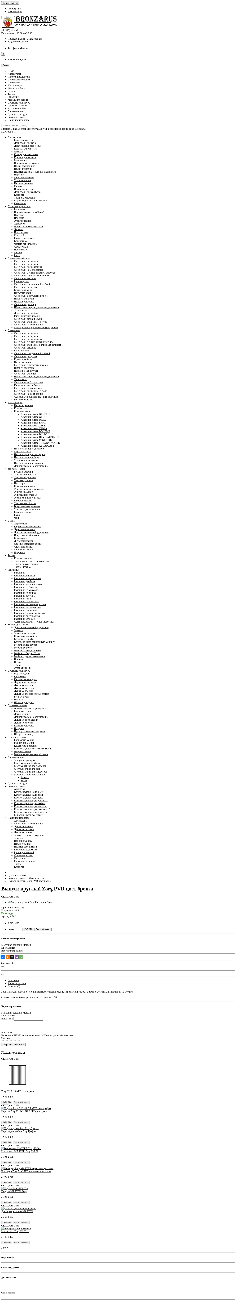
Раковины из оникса (25, 592)
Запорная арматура (24, 760)
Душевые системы (24, 688)
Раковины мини (23, 598)
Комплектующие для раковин (30, 806)
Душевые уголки (23, 722)
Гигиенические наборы (27, 316)
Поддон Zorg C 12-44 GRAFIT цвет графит (24, 1111)
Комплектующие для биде (28, 791)
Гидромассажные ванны (27, 526)
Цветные (19, 215)
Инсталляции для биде (26, 457)
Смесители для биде (25, 304)
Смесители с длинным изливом (31, 275)
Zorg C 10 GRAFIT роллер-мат (18, 1091)
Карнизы (19, 194)
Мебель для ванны (18, 624)
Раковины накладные (26, 610)
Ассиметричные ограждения (30, 708)
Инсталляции (15, 402)
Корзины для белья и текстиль (30, 200)
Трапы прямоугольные (26, 564)
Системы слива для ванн (27, 768)
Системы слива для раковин (29, 774)
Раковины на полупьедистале (30, 604)
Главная (5, 128)
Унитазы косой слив (25, 503)
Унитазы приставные (25, 494)
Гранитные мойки (24, 742)
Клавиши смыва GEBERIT (35, 414)
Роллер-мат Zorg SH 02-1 (15, 1231)
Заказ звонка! (25, 38)
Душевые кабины (17, 705)
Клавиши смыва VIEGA (34, 428)
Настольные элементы (26, 163)
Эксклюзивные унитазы (27, 497)
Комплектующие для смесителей (32, 809)
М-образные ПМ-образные (28, 226)
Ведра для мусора (23, 189)
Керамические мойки (25, 745)
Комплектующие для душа (28, 797)
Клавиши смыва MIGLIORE (36, 440)
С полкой (19, 235)
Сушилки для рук (17, 783)
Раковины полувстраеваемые (30, 613)
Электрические (22, 220)
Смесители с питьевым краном (31, 295)
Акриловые (20, 523)
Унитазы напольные (25, 474)
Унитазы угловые (23, 480)
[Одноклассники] (8, 957)
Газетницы (20, 203)
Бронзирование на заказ (61, 128)
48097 (4, 1248)
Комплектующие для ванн (28, 794)
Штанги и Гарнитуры (26, 370)
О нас (14, 128)
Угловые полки (22, 180)
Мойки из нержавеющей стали (31, 754)
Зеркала (18, 151)
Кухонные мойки (17, 737)
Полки (17, 662)
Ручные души (21, 281)
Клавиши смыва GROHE (34, 417)
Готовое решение (23, 399)
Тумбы (18, 665)
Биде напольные (23, 512)
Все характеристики (12, 950)
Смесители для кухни (26, 264)
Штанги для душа (24, 301)
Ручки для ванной (24, 852)
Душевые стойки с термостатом (31, 693)
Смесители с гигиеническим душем (33, 342)
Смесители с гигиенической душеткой (35, 272)
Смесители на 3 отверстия (28, 269)
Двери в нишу (22, 714)
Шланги (18, 699)
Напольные (20, 249)
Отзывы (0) (14, 986)
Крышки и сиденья (24, 486)
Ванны (11, 520)
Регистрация (15, 8)
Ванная (25, 777)
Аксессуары (14, 137)
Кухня (24, 780)
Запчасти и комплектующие (29, 835)
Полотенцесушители (19, 206)
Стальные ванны (23, 546)
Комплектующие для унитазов (31, 812)
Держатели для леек (25, 682)
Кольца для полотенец (26, 154)
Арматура (19, 223)
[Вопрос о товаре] (2, 966)
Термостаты (20, 310)
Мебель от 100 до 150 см (27, 650)
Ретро (17, 255)
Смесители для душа (25, 287)
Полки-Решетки (23, 168)
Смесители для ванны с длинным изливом (37, 344)
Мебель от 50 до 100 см (27, 653)
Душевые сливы (23, 832)
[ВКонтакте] (3, 957)
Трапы (11, 555)
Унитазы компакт (23, 491)
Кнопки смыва (22, 411)
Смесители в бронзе (19, 258)
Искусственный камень (27, 535)
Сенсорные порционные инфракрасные (36, 327)
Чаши (17, 517)
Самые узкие (21, 246)
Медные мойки (22, 751)
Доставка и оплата (27, 128)
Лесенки (18, 229)
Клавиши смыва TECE (33, 425)
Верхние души (22, 673)
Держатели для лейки (26, 313)
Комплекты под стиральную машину (34, 641)
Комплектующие (23, 558)
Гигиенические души (25, 679)
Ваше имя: (7, 1018)
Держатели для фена (25, 142)
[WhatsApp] (21, 957)
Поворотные (21, 232)
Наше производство (19, 817)
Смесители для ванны (26, 261)
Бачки (17, 515)
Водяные (19, 217)
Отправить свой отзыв (13, 1044)
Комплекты (20, 408)
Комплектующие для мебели (29, 803)
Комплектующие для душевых (31, 800)
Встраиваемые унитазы (27, 506)
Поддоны (19, 728)
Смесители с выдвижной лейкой (32, 284)
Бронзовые (20, 209)
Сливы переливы (23, 855)
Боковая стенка (22, 711)
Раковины (13, 569)
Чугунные (19, 552)
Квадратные (20, 241)
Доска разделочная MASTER (17, 1211)
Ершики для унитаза (25, 148)
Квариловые (21, 538)
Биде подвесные (23, 500)
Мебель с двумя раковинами (29, 656)
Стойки (18, 186)
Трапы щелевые (22, 566)
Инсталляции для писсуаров (29, 454)
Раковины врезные (24, 575)
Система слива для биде (27, 763)
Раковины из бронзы (25, 587)
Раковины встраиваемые (27, 578)
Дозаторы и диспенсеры (27, 145)
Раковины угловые (24, 618)
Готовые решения (23, 183)
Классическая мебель (25, 636)
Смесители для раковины (28, 267)
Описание (13, 980)
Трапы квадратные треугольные (31, 561)
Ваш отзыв (7, 1032)
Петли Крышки (22, 843)
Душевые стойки (23, 691)
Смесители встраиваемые (28, 318)
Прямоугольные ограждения (29, 731)
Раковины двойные (24, 581)
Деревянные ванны (24, 529)
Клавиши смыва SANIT (34, 422)
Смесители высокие (25, 278)
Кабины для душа (24, 725)
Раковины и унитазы (25, 849)
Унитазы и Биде (16, 468)
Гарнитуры (20, 676)
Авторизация (15, 11)
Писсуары (19, 483)
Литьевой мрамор (24, 541)
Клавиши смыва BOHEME (35, 431)
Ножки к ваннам (23, 841)
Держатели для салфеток (27, 192)
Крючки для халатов (25, 157)
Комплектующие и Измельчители (32, 748)
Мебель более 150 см (25, 644)
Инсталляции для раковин (28, 463)
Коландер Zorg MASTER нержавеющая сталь (26, 1171)
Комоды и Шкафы (24, 639)
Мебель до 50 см (23, 647)
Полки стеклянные (24, 166)
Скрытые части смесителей (29, 815)
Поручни (19, 174)
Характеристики (17, 983)
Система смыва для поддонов (30, 766)
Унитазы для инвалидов (27, 509)
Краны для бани (23, 290)
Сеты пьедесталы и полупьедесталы (34, 621)
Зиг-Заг (18, 252)
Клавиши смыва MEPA (33, 419)
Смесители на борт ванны (28, 324)
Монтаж (42, 128)
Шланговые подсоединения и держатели (36, 307)
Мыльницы (20, 160)
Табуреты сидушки (24, 197)
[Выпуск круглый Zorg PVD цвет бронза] (31, 902)
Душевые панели (23, 685)
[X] (12, 957)
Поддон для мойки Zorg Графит (18, 1131)
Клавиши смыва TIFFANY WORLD (40, 442)
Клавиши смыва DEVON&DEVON (40, 437)
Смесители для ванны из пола (30, 321)
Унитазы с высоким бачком (29, 489)
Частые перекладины (25, 243)
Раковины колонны (24, 595)
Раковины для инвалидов (28, 584)
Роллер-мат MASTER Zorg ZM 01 (19, 1151)
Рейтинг (5, 1038)
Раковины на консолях (26, 601)
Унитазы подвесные (25, 477)
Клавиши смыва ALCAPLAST (37, 445)
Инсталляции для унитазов (29, 448)
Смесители (14, 330)
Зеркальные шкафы (24, 633)
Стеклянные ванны (24, 549)
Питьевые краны (23, 292)
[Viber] (17, 957)
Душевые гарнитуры (19, 670)
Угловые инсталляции (26, 460)
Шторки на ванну (24, 734)
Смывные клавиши (24, 861)
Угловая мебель (22, 667)
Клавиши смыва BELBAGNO (37, 434)
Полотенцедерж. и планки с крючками (35, 171)
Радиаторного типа (24, 238)
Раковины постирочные (27, 616)
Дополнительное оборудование (31, 466)
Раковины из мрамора (26, 590)
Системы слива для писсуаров (30, 771)
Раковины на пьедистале (27, 607)
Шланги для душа (24, 298)
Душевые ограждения (26, 719)
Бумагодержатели (24, 140)
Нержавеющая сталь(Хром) (29, 212)
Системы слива (16, 757)
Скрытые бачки (22, 451)
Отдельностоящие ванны (28, 543)
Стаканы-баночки (24, 177)
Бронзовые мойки (24, 740)
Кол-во (11, 929)
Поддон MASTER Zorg (14, 1191)
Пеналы (18, 659)
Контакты (80, 128)
